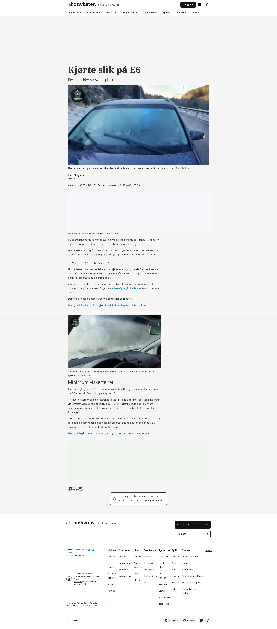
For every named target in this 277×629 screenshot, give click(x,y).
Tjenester (149, 12)
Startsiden (164, 556)
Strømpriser (164, 597)
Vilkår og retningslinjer (192, 582)
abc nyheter (173, 620)
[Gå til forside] (123, 4)
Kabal (174, 589)
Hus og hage (150, 569)
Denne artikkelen (77, 233)
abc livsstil (191, 620)
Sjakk (174, 569)
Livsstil (110, 12)
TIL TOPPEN (72, 620)
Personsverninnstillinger (193, 576)
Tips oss (181, 533)
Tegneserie (164, 603)
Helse (136, 573)
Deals (147, 582)
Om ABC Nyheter (190, 556)
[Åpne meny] (199, 4)
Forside (111, 556)
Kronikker (123, 569)
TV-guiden (163, 584)
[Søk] (207, 4)
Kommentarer (125, 563)
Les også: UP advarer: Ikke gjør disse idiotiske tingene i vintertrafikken (108, 305)
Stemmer (92, 12)
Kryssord (176, 582)
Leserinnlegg (125, 576)
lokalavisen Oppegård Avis (121, 288)
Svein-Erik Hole (89, 555)
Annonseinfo (187, 569)
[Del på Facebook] (70, 488)
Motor (137, 580)
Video (195, 12)
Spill (165, 12)
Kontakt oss (184, 524)
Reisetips (148, 563)
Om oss (180, 12)
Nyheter (74, 12)
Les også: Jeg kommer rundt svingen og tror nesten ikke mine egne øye (108, 433)
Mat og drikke (150, 576)
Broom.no (114, 233)
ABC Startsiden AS (90, 605)
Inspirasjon (128, 12)
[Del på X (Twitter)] (75, 488)
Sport (110, 584)
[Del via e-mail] (80, 488)
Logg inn (188, 4)
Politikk (111, 590)
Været (162, 590)
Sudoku (175, 576)
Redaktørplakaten (85, 576)
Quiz (174, 563)
